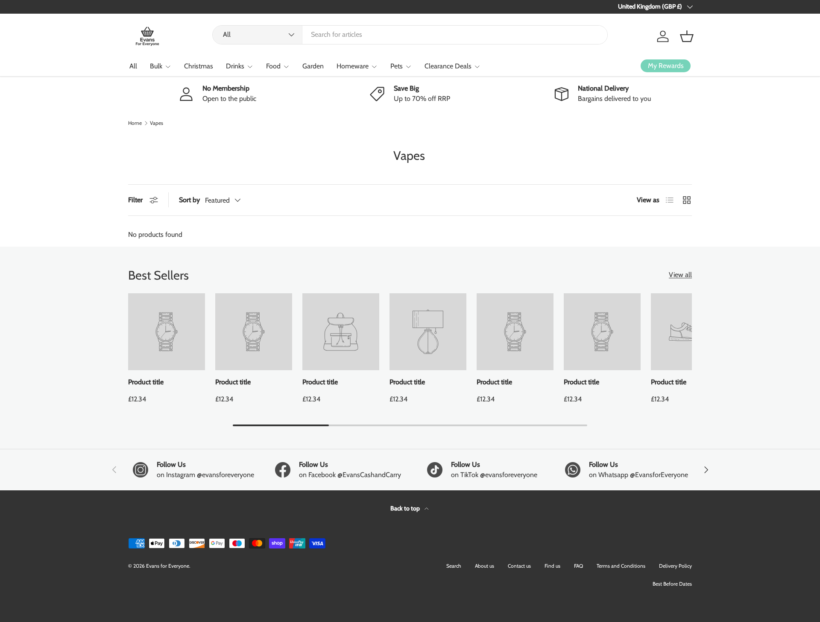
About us (484, 566)
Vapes (156, 123)
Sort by (189, 200)
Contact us (519, 566)
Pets (396, 66)
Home (135, 123)
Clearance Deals (448, 66)
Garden (313, 66)
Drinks (235, 66)
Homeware (353, 66)
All (133, 66)
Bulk (156, 66)
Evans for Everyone (167, 566)
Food (273, 66)
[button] (686, 36)
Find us (552, 566)
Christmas (198, 66)
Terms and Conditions (621, 566)
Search (453, 566)
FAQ (578, 566)
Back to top (405, 508)
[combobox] (410, 34)
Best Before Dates (672, 584)
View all (680, 275)
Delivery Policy (675, 566)
